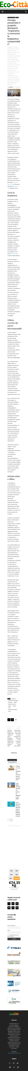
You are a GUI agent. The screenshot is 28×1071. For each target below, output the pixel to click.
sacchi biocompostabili (12, 709)
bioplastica (13, 698)
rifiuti (9, 707)
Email (8, 930)
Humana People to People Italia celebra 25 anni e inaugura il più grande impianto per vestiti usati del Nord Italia (10, 738)
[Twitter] (12, 907)
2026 (10, 878)
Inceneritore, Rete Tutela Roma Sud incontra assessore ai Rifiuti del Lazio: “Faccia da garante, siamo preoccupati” (17, 738)
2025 (16, 874)
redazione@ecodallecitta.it (14, 1053)
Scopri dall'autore (12, 762)
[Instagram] (12, 903)
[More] (15, 719)
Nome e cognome (11, 925)
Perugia (14, 705)
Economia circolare (11, 15)
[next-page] (11, 820)
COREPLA (13, 253)
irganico (9, 705)
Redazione (11, 87)
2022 (11, 871)
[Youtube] (17, 907)
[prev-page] (8, 820)
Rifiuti (17, 17)
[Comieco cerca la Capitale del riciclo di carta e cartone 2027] (11, 767)
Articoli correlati (12, 760)
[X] (12, 719)
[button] (2, 12)
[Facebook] (8, 719)
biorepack (10, 702)
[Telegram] (8, 907)
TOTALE (17, 878)
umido (9, 711)
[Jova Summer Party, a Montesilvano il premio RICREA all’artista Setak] (11, 804)
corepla (15, 702)
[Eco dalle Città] (14, 5)
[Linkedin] (17, 903)
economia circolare (12, 704)
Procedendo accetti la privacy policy (13, 935)
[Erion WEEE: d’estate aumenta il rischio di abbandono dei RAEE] (11, 785)
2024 (11, 874)
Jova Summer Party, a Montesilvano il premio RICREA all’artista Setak (18, 809)
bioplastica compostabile (13, 700)
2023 (16, 871)
